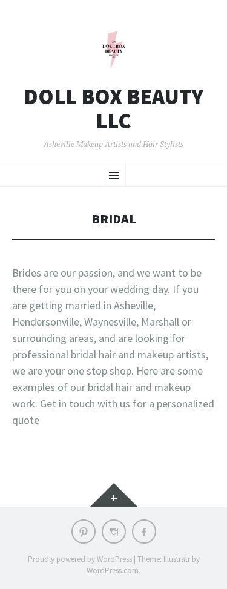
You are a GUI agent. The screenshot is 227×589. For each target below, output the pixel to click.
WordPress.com (113, 570)
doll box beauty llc (113, 109)
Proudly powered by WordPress (80, 559)
